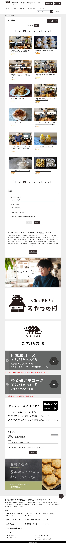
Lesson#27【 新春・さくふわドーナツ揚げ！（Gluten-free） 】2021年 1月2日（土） (20, 148)
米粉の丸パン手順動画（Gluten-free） (44, 50)
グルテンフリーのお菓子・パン (14, 514)
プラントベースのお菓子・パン (33, 514)
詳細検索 (57, 11)
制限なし (14, 216)
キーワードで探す (15, 197)
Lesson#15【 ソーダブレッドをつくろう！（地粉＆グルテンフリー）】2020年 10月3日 (20, 76)
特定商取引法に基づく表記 (44, 539)
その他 (45, 520)
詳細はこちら (33, 252)
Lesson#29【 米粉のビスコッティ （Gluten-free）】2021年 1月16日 (45, 99)
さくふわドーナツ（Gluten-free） (19, 123)
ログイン (56, 3)
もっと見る (32, 452)
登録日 (29, 25)
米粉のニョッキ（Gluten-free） (43, 171)
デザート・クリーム (13, 520)
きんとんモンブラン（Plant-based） (44, 147)
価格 (35, 25)
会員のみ (20, 216)
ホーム (6, 15)
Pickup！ (47, 524)
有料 (26, 216)
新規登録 (48, 3)
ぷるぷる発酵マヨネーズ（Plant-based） (20, 171)
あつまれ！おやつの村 (14, 528)
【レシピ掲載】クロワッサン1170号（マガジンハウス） (26, 447)
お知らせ (40, 8)
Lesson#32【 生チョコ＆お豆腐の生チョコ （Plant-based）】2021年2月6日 (20, 51)
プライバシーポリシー (43, 535)
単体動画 (14, 212)
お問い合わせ (12, 537)
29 (49, 31)
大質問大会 (10, 524)
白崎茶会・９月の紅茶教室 (16, 437)
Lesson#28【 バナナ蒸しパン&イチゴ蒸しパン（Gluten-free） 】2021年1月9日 (45, 123)
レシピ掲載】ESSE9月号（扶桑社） (19, 442)
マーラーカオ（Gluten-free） (18, 98)
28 (45, 31)
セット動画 (21, 212)
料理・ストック (48, 514)
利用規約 (39, 537)
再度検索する (52, 21)
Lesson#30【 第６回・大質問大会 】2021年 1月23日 (45, 75)
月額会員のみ (32, 216)
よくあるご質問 (31, 8)
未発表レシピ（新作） (33, 520)
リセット (29, 222)
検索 (52, 11)
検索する (37, 222)
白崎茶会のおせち (31, 524)
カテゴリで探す (15, 205)
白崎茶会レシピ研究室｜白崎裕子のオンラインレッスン (26, 3)
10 (40, 31)
